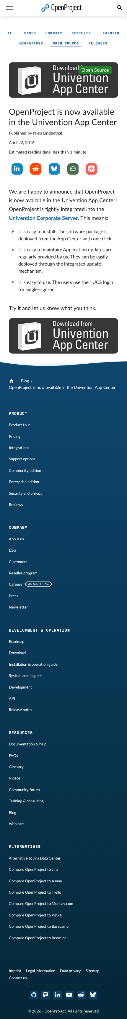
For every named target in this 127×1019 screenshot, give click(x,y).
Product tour (19, 425)
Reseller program (23, 573)
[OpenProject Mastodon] (45, 995)
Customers (18, 562)
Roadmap (16, 641)
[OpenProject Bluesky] (93, 995)
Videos (14, 778)
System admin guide (26, 676)
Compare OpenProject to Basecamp (39, 926)
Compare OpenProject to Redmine (37, 938)
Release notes (20, 710)
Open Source (66, 43)
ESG (12, 550)
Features (81, 33)
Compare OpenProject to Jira (33, 869)
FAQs (13, 756)
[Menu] (9, 8)
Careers (15, 584)
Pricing (14, 436)
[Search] (119, 8)
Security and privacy (26, 493)
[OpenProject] (12, 381)
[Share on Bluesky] (54, 169)
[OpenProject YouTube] (69, 995)
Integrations (19, 448)
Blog (25, 381)
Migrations (31, 43)
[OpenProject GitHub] (34, 995)
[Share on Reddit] (35, 169)
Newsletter (18, 607)
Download (17, 653)
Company (53, 33)
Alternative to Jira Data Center (35, 858)
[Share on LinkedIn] (17, 169)
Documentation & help (27, 744)
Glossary (16, 767)
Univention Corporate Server (43, 218)
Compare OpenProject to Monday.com (41, 903)
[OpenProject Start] (61, 8)
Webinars (17, 824)
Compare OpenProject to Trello (35, 892)
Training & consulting (26, 801)
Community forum (24, 790)
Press (13, 596)
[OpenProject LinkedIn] (57, 995)
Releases (98, 43)
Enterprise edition (24, 482)
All (10, 33)
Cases (30, 33)
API (12, 698)
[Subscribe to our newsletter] (73, 169)
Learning (110, 33)
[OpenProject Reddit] (81, 995)
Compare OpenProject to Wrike (35, 915)
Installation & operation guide (33, 664)
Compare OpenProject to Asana (35, 881)
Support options (22, 459)
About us (16, 539)
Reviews (16, 505)
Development (20, 687)
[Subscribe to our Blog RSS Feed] (91, 169)
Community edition (25, 470)
